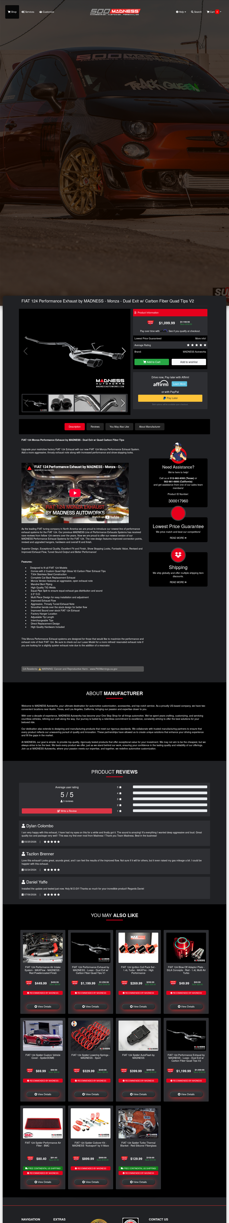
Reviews (95, 426)
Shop (13, 11)
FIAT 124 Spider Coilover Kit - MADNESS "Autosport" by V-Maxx (90, 1144)
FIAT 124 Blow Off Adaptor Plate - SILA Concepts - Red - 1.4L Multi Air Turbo (186, 970)
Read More (177, 537)
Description (75, 426)
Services (29, 11)
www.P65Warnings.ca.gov (103, 668)
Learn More (179, 383)
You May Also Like (119, 426)
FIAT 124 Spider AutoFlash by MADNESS (138, 1056)
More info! (200, 338)
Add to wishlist (188, 362)
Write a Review (68, 811)
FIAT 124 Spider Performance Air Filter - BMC (43, 1144)
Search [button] (197, 11)
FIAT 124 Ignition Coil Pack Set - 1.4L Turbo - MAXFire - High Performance (138, 970)
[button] (124, 351)
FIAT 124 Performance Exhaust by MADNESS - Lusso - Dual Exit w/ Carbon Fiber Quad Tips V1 (90, 970)
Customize (48, 11)
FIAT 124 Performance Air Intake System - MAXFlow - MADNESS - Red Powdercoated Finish (43, 970)
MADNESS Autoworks (194, 351)
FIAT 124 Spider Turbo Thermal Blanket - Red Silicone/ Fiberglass (138, 1144)
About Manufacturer (149, 426)
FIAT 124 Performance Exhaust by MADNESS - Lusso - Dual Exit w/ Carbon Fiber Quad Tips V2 (186, 1057)
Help (181, 11)
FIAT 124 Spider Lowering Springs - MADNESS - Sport (90, 1056)
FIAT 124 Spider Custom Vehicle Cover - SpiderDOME (42, 1056)
